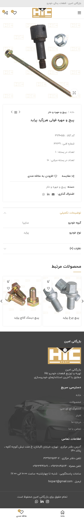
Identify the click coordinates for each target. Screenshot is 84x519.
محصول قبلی (19, 112)
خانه (72, 112)
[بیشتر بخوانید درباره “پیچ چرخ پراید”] (48, 281)
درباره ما (76, 422)
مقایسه (66, 176)
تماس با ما (75, 429)
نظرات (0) (75, 248)
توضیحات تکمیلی (70, 213)
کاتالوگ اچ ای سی (70, 409)
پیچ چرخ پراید (71, 318)
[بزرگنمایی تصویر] (74, 93)
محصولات (75, 402)
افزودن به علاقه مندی (40, 176)
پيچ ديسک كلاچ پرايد (26, 318)
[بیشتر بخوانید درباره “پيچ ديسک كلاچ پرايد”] (8, 281)
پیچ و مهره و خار (57, 112)
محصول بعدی (12, 112)
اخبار (78, 415)
